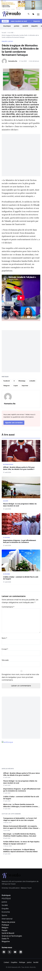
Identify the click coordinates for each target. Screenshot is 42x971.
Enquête (34, 26)
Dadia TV (5, 938)
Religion (5, 927)
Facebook (6, 381)
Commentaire (8, 607)
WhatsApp (21, 381)
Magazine (6, 941)
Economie (6, 537)
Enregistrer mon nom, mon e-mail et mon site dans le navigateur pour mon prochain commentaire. (20, 677)
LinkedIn (32, 381)
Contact (6, 962)
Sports (4, 915)
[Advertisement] (21, 155)
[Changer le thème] (33, 14)
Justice (16, 26)
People (4, 930)
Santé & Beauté (8, 933)
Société (25, 26)
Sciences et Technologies (12, 936)
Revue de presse (8, 922)
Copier (15, 386)
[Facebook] (4, 952)
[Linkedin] (21, 952)
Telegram (6, 386)
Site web (5, 660)
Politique (5, 925)
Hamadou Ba (12, 61)
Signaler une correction (14, 423)
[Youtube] (15, 952)
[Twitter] (9, 952)
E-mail (5, 649)
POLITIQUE (7, 26)
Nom (4, 638)
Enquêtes (14, 962)
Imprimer (25, 386)
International (8, 464)
